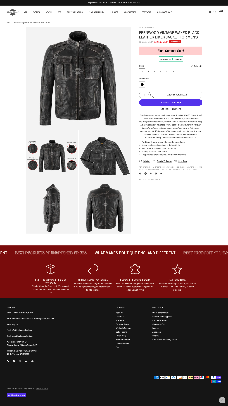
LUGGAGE (114, 12)
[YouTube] (28, 361)
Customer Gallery (122, 343)
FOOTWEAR (146, 12)
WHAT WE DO (158, 308)
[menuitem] (26, 12)
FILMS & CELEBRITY (96, 12)
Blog (117, 347)
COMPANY (120, 308)
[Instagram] (22, 361)
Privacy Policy (121, 335)
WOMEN (36, 12)
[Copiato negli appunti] (161, 173)
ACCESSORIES (130, 12)
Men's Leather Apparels (160, 312)
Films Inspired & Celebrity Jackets (164, 339)
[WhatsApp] (156, 173)
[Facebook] (140, 173)
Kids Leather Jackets (159, 320)
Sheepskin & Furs (158, 324)
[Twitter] (16, 361)
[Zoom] (125, 32)
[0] (219, 12)
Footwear (155, 335)
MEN (25, 12)
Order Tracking (121, 331)
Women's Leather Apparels (162, 316)
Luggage (155, 328)
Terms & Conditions (123, 339)
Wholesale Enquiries (123, 328)
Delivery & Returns (122, 324)
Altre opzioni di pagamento (171, 109)
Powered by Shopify (42, 388)
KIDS (59, 12)
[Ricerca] (214, 12)
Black (142, 84)
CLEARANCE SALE (164, 12)
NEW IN (49, 12)
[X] (146, 173)
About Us (119, 312)
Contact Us (120, 316)
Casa (8, 23)
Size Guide (120, 320)
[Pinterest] (151, 173)
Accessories (156, 331)
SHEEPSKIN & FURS (75, 12)
